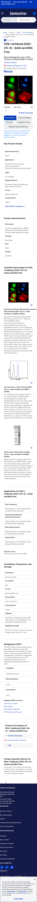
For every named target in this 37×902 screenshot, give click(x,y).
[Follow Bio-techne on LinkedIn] (2, 867)
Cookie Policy (18, 876)
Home (5, 32)
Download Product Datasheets (16, 740)
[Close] (35, 879)
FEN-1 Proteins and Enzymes (13, 712)
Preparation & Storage (20, 133)
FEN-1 (18, 32)
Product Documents (19, 135)
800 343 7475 (10, 801)
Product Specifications (11, 131)
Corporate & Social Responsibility (10, 822)
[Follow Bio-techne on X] (7, 867)
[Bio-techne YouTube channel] (12, 867)
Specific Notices (9, 137)
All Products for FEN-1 (11, 703)
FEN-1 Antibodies (27, 32)
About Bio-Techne (5, 811)
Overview (3, 836)
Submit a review (10, 62)
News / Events (4, 840)
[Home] (18, 13)
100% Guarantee (27, 113)
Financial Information (6, 847)
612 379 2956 (7, 799)
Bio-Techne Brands (6, 815)
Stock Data (3, 851)
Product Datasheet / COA (16, 66)
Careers (2, 819)
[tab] (10, 118)
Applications (8, 133)
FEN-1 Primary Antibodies (12, 709)
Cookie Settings (18, 898)
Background (8, 135)
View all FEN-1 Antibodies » (15, 206)
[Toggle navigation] (2, 13)
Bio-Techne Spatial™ (21, 2)
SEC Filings (3, 855)
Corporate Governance (7, 859)
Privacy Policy (5, 876)
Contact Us (3, 871)
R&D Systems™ (6, 2)
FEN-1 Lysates (8, 706)
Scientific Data (24, 131)
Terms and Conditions (7, 826)
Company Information (7, 843)
